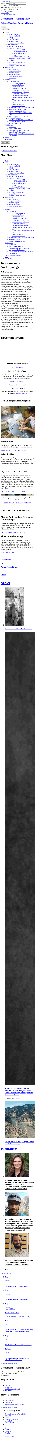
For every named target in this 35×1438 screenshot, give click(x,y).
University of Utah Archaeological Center (21, 107)
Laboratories (12, 211)
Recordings (8, 139)
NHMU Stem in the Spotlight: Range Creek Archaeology (19, 1143)
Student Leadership (14, 36)
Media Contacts (9, 1423)
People (7, 32)
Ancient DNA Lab (18, 85)
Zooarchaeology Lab (18, 106)
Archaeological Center (9, 567)
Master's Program (14, 72)
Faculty (11, 38)
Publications (9, 1148)
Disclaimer (8, 1416)
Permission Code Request (16, 192)
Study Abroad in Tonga (16, 128)
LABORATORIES (15, 81)
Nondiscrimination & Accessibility (15, 1414)
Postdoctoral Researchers (16, 43)
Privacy (7, 1417)
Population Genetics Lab (20, 95)
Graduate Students (14, 41)
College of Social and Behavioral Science (17, 23)
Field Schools (9, 125)
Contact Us (8, 1387)
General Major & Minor (19, 50)
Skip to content (5, 1)
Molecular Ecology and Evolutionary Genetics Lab (20, 89)
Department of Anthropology (15, 18)
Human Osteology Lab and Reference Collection (20, 92)
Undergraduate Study (11, 45)
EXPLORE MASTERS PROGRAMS (13, 532)
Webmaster (8, 1390)
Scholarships (12, 127)
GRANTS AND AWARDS (17, 109)
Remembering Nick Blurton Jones (18, 629)
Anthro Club (12, 194)
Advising (11, 60)
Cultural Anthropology (19, 53)
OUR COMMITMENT (17, 367)
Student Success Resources (13, 118)
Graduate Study (9, 67)
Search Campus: (6, 7)
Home (6, 161)
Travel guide (8, 1402)
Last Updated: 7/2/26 (7, 1436)
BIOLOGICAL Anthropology (21, 57)
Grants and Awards (14, 239)
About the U (8, 1421)
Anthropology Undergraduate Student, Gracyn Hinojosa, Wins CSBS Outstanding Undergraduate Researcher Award (19, 1091)
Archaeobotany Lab (18, 83)
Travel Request (9, 1400)
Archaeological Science (19, 52)
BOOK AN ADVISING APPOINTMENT (17, 503)
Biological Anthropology (20, 187)
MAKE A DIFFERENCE (18, 381)
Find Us (7, 1385)
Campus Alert (5, 13)
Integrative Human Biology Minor (19, 58)
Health (14, 55)
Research (7, 79)
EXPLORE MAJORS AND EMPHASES (14, 450)
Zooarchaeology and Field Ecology (19, 130)
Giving (7, 137)
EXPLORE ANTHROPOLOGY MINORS (14, 491)
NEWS (5, 583)
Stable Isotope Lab (18, 104)
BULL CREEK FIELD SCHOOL (19, 116)
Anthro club (12, 64)
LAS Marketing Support (12, 1389)
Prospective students (15, 71)
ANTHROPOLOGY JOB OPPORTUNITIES (17, 122)
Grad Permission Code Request (14, 1404)
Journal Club (12, 78)
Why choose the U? (15, 69)
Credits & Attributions (11, 1419)
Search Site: (4, 3)
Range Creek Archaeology (17, 132)
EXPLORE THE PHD (8, 552)
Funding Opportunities (15, 76)
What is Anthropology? (16, 46)
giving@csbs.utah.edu (20, 393)
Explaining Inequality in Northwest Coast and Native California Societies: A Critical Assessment (19, 1262)
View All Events (6, 1273)
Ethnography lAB (17, 86)
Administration (13, 34)
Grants (3, 575)
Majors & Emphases (15, 48)
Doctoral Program (14, 74)
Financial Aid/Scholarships (17, 65)
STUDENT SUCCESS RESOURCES (21, 120)
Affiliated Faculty (14, 39)
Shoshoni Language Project (17, 111)
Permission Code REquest (17, 62)
